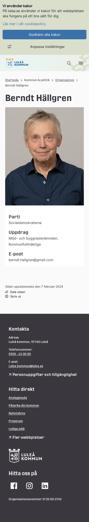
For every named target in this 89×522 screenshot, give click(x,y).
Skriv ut (15, 296)
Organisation (64, 80)
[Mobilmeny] (81, 63)
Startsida (12, 80)
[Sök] (69, 63)
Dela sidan (17, 292)
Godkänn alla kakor (44, 34)
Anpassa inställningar (47, 46)
